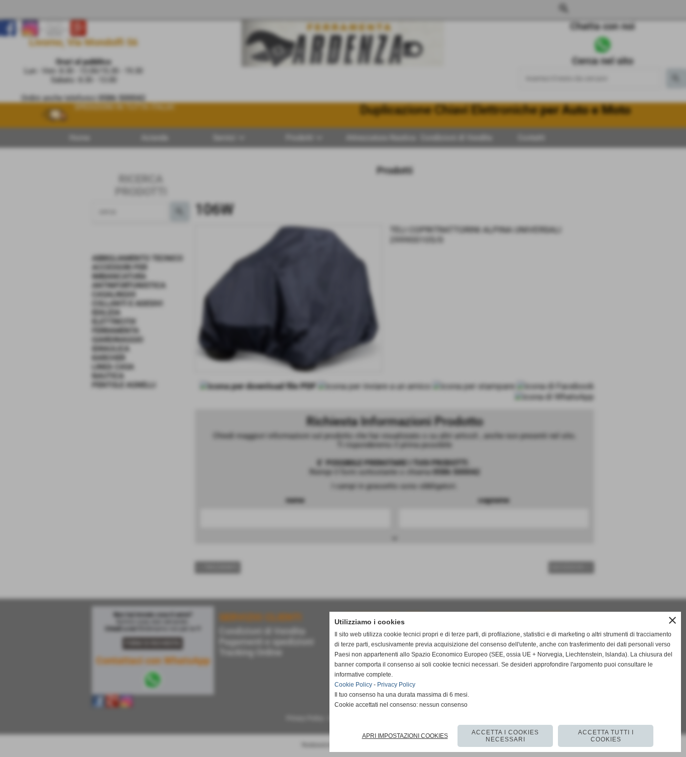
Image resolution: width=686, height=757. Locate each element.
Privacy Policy (396, 684)
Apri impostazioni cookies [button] (405, 735)
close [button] (672, 620)
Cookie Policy (353, 684)
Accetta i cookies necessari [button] (505, 736)
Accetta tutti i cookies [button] (606, 736)
